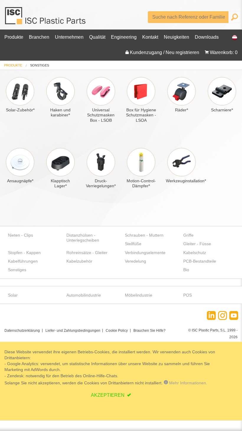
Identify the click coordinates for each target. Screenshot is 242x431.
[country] (232, 37)
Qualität (97, 37)
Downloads (207, 37)
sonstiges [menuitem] (39, 65)
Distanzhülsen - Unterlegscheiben (82, 238)
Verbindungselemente (145, 252)
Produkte (13, 37)
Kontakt (150, 37)
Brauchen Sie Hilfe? (149, 330)
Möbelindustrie (138, 295)
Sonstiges (17, 269)
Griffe (188, 235)
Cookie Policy (117, 330)
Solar (13, 295)
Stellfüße (133, 243)
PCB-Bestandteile (199, 261)
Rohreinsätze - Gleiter (86, 252)
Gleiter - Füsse (197, 243)
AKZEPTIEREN (108, 395)
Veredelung (135, 261)
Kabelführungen (23, 261)
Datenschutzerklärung (22, 330)
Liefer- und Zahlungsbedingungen (72, 330)
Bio (186, 269)
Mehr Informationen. (187, 382)
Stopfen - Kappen (24, 252)
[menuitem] (13, 65)
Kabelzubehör (79, 261)
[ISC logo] (45, 17)
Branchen (39, 37)
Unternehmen (69, 37)
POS (187, 295)
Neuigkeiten (176, 37)
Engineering (124, 37)
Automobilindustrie (83, 295)
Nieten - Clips (20, 235)
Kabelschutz (194, 252)
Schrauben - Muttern (144, 235)
